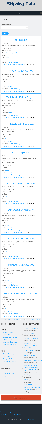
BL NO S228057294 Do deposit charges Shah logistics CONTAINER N (31, 367)
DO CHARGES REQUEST (31, 338)
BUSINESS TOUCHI (30, 333)
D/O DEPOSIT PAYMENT (31, 328)
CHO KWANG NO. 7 (9, 371)
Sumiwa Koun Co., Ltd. (21, 264)
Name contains (6, 24)
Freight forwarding (14, 62)
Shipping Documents (9, 361)
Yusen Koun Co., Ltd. (21, 71)
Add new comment (19, 65)
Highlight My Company (10, 359)
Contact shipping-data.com (8, 412)
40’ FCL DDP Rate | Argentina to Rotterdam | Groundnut (32, 387)
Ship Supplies (28, 375)
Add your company (21, 398)
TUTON (5, 376)
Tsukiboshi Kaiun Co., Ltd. (21, 97)
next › (33, 319)
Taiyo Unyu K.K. (21, 152)
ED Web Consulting (29, 419)
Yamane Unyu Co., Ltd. (21, 123)
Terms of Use (4, 414)
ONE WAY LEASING (29, 355)
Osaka (7, 58)
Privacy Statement (16, 414)
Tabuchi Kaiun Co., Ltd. (21, 238)
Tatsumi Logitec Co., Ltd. (21, 183)
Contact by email (11, 53)
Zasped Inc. (21, 39)
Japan (10, 60)
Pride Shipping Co (8, 373)
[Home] (21, 7)
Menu (21, 13)
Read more (7, 65)
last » (38, 319)
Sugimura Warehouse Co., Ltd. (21, 293)
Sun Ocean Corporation (21, 209)
